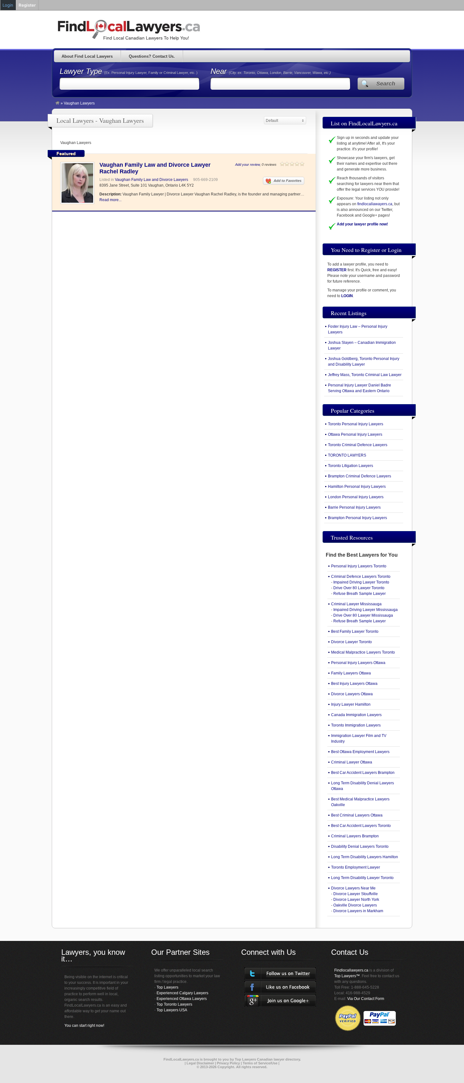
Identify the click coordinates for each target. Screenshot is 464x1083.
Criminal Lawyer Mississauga (356, 604)
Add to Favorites (287, 180)
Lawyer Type (82, 71)
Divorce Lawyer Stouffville (355, 894)
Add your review (247, 164)
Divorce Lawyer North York (356, 899)
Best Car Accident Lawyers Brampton (363, 772)
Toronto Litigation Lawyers (350, 466)
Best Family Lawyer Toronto (354, 631)
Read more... (110, 200)
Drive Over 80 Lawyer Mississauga (363, 615)
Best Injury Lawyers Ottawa (354, 683)
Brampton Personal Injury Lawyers (357, 518)
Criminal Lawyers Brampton (355, 836)
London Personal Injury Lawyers (356, 497)
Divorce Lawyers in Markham (358, 911)
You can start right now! (84, 1025)
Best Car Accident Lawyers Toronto (361, 825)
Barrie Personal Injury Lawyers (354, 507)
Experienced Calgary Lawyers (182, 993)
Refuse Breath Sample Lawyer (359, 593)
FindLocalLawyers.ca (181, 1059)
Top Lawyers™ (347, 976)
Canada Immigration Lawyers (356, 715)
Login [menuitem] (8, 5)
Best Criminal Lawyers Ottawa (357, 815)
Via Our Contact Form (365, 998)
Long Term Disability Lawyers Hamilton (364, 857)
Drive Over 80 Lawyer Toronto (358, 588)
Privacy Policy (228, 1063)
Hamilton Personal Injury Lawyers (357, 486)
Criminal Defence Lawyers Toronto (360, 576)
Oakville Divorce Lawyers (355, 905)
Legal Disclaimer (200, 1063)
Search (385, 84)
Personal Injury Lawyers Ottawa (358, 663)
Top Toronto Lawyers (174, 1004)
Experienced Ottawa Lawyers (182, 998)
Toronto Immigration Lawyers (356, 725)
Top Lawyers (167, 987)
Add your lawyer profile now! (362, 224)
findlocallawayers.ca (374, 204)
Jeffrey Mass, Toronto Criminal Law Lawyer (365, 375)
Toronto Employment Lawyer (355, 867)
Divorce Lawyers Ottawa (352, 694)
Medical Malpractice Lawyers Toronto (363, 652)
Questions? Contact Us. (152, 56)
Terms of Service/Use (260, 1063)
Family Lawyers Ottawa (351, 673)
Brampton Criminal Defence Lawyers (359, 476)
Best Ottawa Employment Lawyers (360, 752)
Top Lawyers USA (172, 1010)
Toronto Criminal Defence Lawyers (357, 445)
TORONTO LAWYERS (347, 455)
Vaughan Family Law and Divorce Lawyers (151, 179)
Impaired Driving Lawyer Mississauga (365, 609)
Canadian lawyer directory (278, 1059)
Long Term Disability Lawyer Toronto (362, 878)
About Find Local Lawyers (87, 56)
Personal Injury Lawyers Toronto (358, 566)
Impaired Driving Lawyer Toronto (361, 582)
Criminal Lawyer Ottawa (351, 762)
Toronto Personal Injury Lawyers (355, 424)
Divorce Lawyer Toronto (351, 642)
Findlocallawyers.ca (351, 970)
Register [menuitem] (27, 5)
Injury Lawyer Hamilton (351, 704)
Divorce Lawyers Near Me (353, 888)
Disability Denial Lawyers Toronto (360, 846)
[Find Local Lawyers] (57, 103)
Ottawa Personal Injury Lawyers (355, 434)
